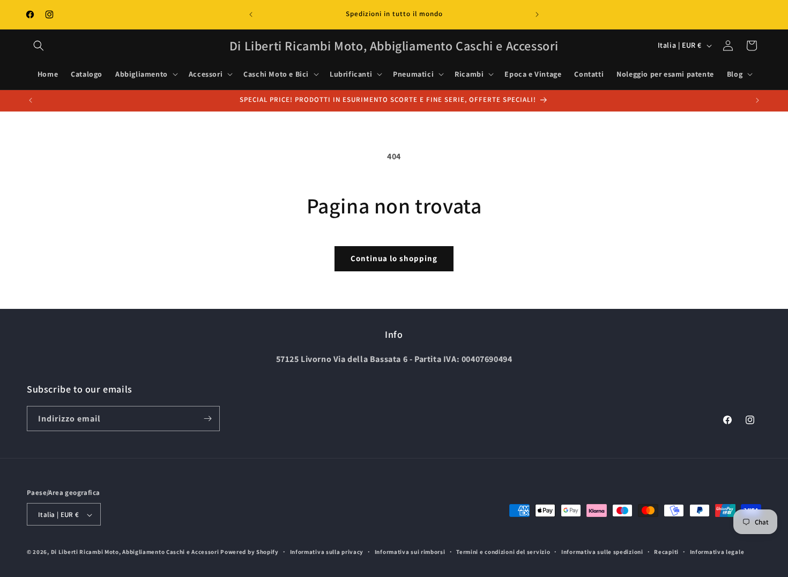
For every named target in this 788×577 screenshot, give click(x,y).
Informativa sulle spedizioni (602, 552)
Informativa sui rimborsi (410, 552)
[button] (38, 45)
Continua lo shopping (394, 258)
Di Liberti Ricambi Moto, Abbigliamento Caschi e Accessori (136, 552)
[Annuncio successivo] (537, 14)
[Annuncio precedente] (251, 14)
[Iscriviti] (207, 418)
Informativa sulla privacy (327, 552)
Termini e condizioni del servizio (503, 552)
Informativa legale (717, 552)
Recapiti (666, 552)
